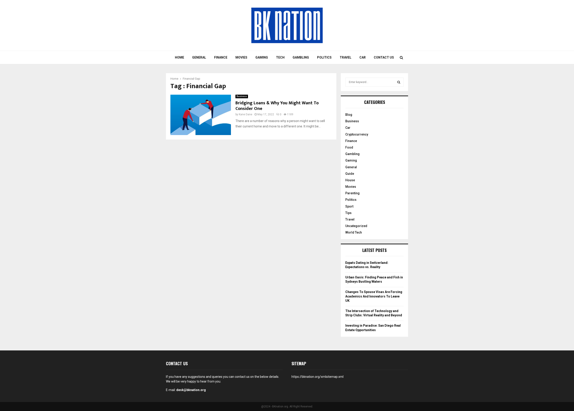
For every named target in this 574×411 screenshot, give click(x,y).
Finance (220, 57)
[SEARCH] (399, 82)
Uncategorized (356, 226)
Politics (324, 57)
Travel (345, 57)
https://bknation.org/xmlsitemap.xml (317, 376)
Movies (241, 57)
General (199, 57)
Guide (349, 173)
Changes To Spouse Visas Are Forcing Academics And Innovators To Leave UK (373, 296)
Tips (348, 213)
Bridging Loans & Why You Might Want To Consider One (277, 105)
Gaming (261, 57)
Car (362, 57)
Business (242, 96)
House (350, 180)
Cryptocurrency (356, 134)
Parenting (352, 193)
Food (349, 147)
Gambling (301, 57)
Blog (348, 114)
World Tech (353, 232)
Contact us (384, 57)
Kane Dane (245, 114)
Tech (280, 57)
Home (179, 57)
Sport (349, 206)
